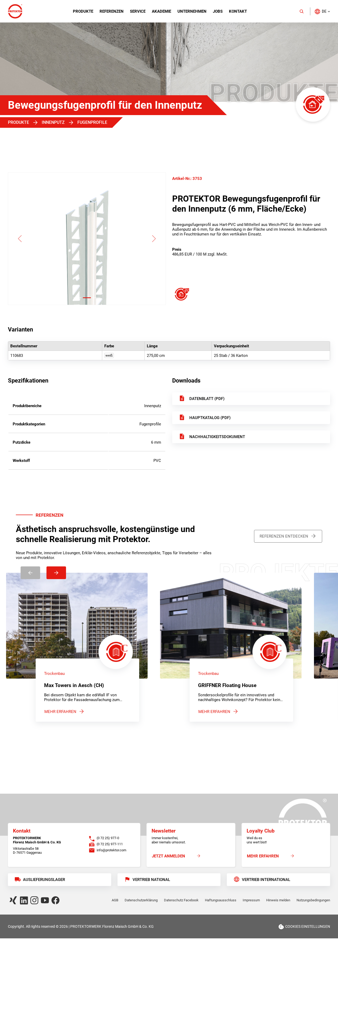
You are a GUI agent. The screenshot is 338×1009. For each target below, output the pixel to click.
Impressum (251, 900)
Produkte (83, 11)
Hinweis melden (278, 900)
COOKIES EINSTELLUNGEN (307, 926)
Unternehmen (191, 11)
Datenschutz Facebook (181, 900)
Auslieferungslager (44, 879)
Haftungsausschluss (220, 900)
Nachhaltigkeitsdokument (217, 436)
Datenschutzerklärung (141, 900)
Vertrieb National (151, 879)
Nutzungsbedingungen (313, 900)
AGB (115, 900)
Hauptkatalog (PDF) (210, 417)
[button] (322, 11)
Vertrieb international (266, 879)
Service (137, 11)
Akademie (161, 11)
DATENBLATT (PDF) (206, 398)
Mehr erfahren (60, 711)
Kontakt (238, 11)
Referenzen (112, 11)
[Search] (301, 11)
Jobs (218, 11)
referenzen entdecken (284, 536)
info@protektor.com (111, 850)
